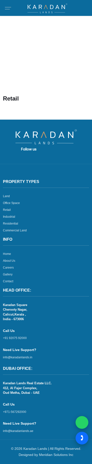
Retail (20, 63)
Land (6, 196)
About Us (9, 260)
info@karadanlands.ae (18, 431)
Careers (8, 267)
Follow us (29, 149)
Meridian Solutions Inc (56, 455)
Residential (10, 223)
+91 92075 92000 (15, 338)
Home (7, 63)
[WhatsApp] (82, 422)
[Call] (82, 438)
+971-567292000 (14, 412)
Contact (8, 281)
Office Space (11, 203)
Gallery (8, 274)
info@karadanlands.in (17, 357)
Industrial (9, 216)
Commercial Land (15, 230)
